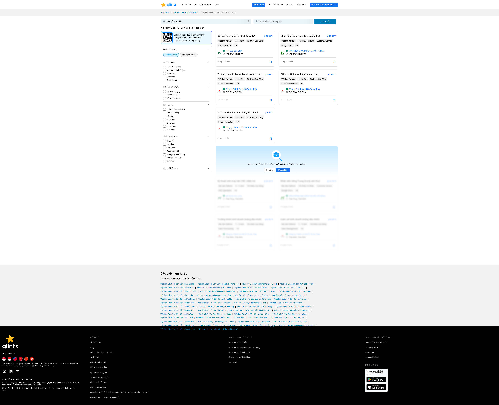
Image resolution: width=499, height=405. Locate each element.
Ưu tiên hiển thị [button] (169, 49)
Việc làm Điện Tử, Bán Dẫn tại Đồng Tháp (253, 299)
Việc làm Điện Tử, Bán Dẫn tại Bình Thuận (257, 291)
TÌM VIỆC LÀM (185, 5)
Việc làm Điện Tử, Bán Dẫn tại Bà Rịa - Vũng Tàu (218, 284)
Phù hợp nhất (171, 54)
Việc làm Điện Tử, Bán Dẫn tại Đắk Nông (177, 299)
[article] (245, 48)
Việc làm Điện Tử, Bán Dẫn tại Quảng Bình (178, 325)
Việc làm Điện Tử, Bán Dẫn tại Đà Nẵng (251, 295)
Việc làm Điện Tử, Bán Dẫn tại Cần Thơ (176, 295)
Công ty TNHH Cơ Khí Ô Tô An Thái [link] (241, 89)
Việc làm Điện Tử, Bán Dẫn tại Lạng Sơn (289, 314)
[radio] (171, 55)
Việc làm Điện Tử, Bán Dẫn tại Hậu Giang (254, 306)
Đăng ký (269, 170)
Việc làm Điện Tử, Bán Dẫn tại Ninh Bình (177, 321)
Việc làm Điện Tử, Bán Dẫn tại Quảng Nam (218, 325)
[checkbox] (186, 67)
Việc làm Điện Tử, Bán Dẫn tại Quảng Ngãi (257, 325)
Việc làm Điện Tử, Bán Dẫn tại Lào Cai (176, 318)
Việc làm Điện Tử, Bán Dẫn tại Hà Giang (177, 302)
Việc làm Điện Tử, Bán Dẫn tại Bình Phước (218, 291)
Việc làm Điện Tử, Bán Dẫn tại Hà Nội (250, 302)
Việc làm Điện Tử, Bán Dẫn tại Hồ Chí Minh (293, 306)
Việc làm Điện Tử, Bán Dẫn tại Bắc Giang (259, 284)
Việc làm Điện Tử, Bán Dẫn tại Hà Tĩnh (285, 302)
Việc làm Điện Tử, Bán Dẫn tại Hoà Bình (177, 310)
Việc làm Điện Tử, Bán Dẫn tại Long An (212, 318)
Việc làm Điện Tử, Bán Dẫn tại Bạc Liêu (177, 287)
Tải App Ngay (258, 5)
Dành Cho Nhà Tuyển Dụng (322, 5)
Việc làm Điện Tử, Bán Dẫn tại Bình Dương (178, 291)
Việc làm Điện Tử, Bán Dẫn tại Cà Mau (294, 291)
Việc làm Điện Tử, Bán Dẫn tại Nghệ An (287, 318)
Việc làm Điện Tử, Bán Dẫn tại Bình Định (288, 287)
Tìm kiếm (325, 21)
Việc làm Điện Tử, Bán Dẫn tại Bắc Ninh (214, 287)
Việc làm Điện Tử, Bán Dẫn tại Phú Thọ (253, 321)
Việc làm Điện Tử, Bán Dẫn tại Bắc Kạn (296, 284)
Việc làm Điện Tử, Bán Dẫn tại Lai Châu (214, 314)
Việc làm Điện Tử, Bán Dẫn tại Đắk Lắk (288, 295)
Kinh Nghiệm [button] (168, 105)
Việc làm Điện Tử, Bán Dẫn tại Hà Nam (214, 302)
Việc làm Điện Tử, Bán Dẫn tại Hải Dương (177, 306)
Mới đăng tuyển (188, 54)
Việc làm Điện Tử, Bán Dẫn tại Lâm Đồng (251, 314)
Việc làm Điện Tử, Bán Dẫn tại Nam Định (250, 318)
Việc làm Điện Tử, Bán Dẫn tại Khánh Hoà (253, 310)
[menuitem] (276, 5)
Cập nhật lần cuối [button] (170, 168)
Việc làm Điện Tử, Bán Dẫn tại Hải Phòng (216, 306)
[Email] (17, 371)
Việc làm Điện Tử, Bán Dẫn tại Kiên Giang (291, 310)
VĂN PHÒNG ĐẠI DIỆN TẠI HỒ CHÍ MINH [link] (307, 51)
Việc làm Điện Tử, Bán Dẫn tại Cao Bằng (214, 295)
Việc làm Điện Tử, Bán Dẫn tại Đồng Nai (215, 299)
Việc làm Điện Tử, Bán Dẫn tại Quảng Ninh (297, 325)
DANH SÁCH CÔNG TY (203, 5)
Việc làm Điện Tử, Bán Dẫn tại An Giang (177, 284)
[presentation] (169, 4)
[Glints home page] (169, 4)
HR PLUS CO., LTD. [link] (234, 51)
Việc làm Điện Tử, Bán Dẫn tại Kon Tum (177, 314)
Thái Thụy (230, 54)
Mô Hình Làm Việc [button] (171, 87)
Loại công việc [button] (169, 62)
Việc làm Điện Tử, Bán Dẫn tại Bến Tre (250, 287)
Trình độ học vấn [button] (170, 136)
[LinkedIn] (11, 371)
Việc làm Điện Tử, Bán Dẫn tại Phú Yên (290, 321)
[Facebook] (4, 371)
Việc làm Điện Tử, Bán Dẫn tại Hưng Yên (215, 310)
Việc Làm (165, 12)
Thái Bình (239, 54)
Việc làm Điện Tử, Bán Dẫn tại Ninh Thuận (216, 321)
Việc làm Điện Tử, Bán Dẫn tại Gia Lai (290, 299)
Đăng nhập (282, 170)
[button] (249, 21)
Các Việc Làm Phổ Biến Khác (185, 12)
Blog (217, 5)
